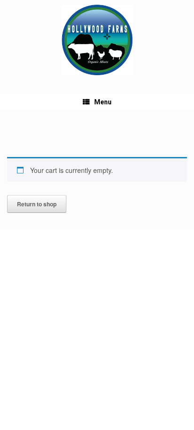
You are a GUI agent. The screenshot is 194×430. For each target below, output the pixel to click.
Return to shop (37, 204)
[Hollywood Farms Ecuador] (97, 40)
